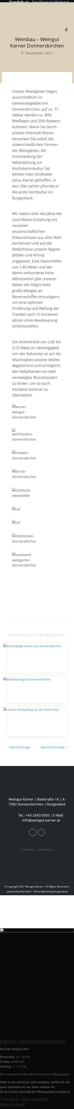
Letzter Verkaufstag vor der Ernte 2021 (33, 721)
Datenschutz (45, 849)
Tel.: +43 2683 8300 (34, 815)
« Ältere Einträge (18, 747)
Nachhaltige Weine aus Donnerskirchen (25, 658)
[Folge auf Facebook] (32, 832)
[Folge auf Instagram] (41, 832)
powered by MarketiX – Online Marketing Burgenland (37, 891)
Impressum (28, 849)
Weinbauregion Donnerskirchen (32, 689)
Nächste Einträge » (54, 747)
